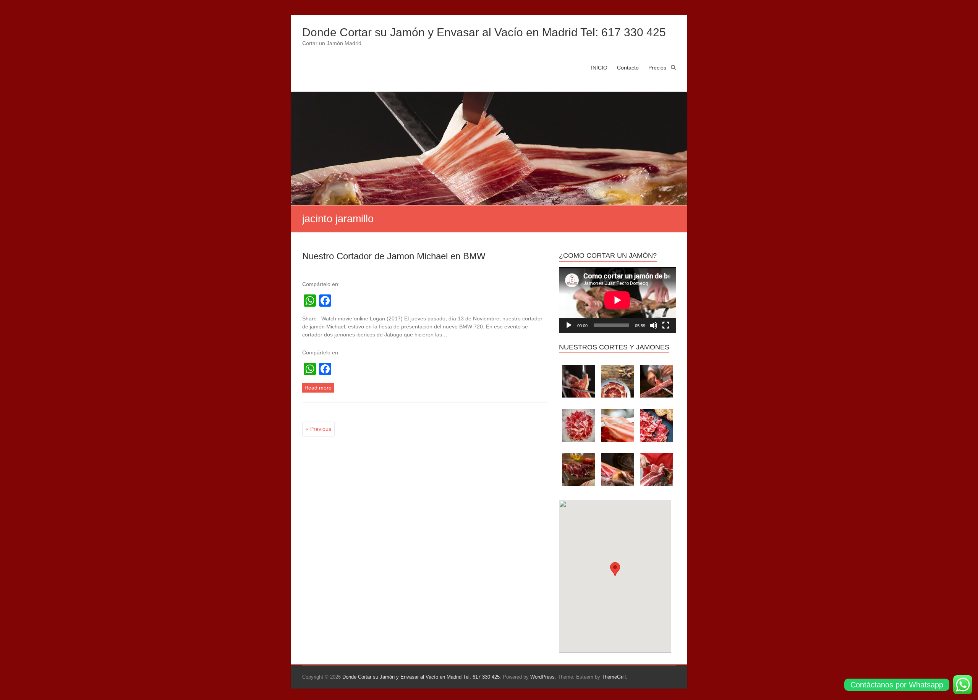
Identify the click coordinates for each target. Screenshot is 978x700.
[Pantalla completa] (666, 325)
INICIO (599, 68)
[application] (617, 300)
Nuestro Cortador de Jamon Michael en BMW (394, 256)
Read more (318, 388)
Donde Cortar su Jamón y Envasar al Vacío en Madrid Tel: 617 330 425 (484, 32)
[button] (615, 569)
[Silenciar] (653, 325)
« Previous (318, 429)
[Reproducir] (569, 325)
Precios (657, 68)
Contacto (628, 68)
